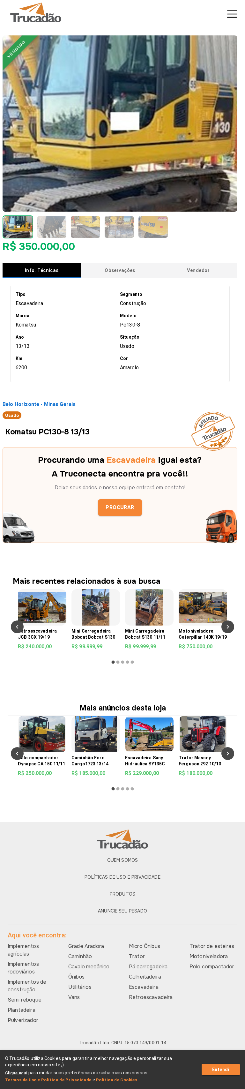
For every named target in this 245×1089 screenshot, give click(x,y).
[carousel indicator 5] (132, 662)
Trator (137, 956)
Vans (74, 997)
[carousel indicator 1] (113, 662)
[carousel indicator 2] (117, 662)
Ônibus (76, 976)
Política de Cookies (116, 1080)
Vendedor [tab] (198, 270)
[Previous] (17, 626)
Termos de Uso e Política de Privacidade (48, 1080)
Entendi (220, 1069)
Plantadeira (21, 1010)
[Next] (227, 626)
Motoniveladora (208, 956)
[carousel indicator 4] (127, 662)
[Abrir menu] (232, 14)
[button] (18, 226)
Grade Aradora (86, 946)
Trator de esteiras (211, 946)
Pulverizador (23, 1020)
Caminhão (80, 956)
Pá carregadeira (148, 966)
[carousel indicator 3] (122, 662)
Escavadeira (144, 987)
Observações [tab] (120, 270)
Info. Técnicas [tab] (42, 270)
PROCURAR (120, 507)
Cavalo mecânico (88, 966)
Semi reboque (24, 999)
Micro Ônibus (144, 946)
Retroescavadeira (151, 997)
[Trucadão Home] (122, 12)
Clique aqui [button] (16, 1072)
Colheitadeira (145, 976)
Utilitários (80, 987)
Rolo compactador (211, 966)
